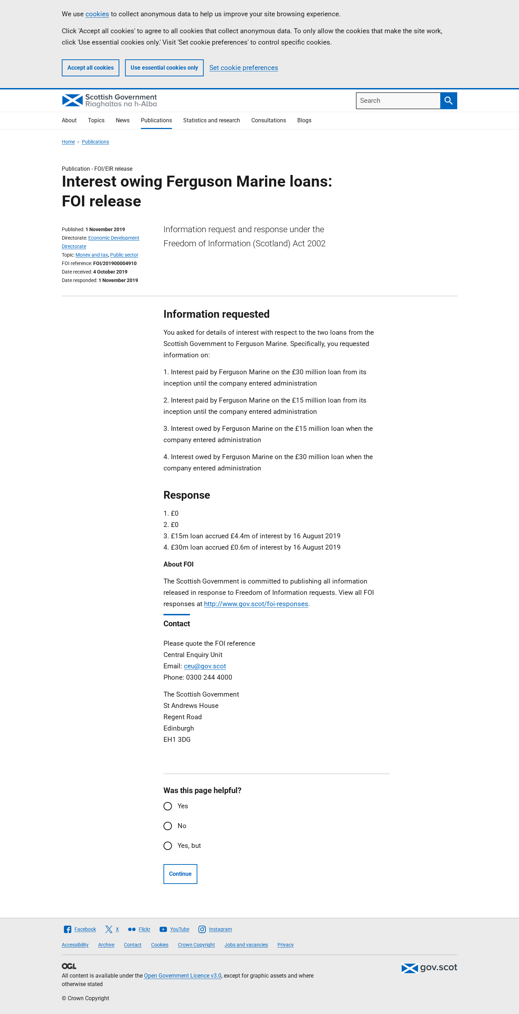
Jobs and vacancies (246, 945)
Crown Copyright (196, 945)
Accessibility (75, 945)
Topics (96, 120)
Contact (133, 945)
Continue (180, 874)
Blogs (304, 120)
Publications (156, 120)
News (123, 120)
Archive (106, 945)
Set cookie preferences (243, 68)
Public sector (124, 255)
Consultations (268, 120)
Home (68, 142)
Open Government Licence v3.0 (182, 975)
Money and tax (92, 255)
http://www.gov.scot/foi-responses (256, 604)
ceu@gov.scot (205, 666)
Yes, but (189, 846)
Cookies (159, 945)
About (69, 120)
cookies (97, 14)
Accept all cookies (90, 67)
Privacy (286, 945)
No (182, 826)
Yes (183, 806)
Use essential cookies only (164, 67)
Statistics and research (211, 120)
